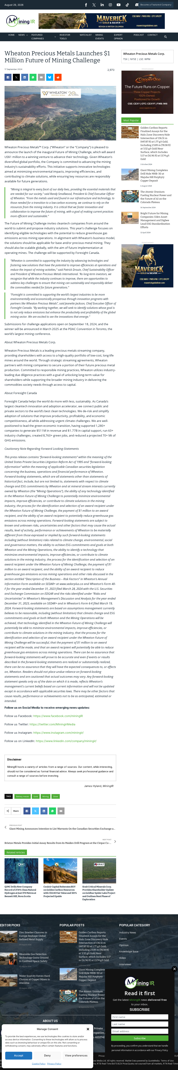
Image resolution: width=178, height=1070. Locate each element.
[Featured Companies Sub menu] (55, 37)
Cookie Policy (39, 1063)
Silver (55, 796)
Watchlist (86, 35)
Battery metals (22, 796)
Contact (152, 35)
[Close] (174, 969)
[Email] (41, 77)
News (21, 35)
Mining (45, 796)
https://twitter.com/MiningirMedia (52, 724)
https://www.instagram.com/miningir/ (58, 732)
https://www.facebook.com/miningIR (58, 716)
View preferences (76, 1055)
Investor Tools (65, 37)
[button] (88, 1029)
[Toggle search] (165, 37)
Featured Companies (37, 37)
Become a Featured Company (156, 4)
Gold (36, 796)
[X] (16, 77)
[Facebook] (8, 77)
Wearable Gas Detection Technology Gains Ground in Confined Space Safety (33, 958)
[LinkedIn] (24, 77)
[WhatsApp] (33, 77)
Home (11, 35)
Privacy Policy (54, 1063)
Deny (47, 1055)
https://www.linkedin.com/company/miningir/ (66, 741)
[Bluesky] (49, 77)
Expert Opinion (118, 37)
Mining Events (99, 37)
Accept (18, 1055)
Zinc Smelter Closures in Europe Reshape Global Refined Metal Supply (33, 936)
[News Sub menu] (27, 35)
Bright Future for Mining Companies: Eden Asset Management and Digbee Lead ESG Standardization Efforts (155, 220)
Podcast (139, 35)
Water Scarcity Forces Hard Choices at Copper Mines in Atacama (34, 979)
